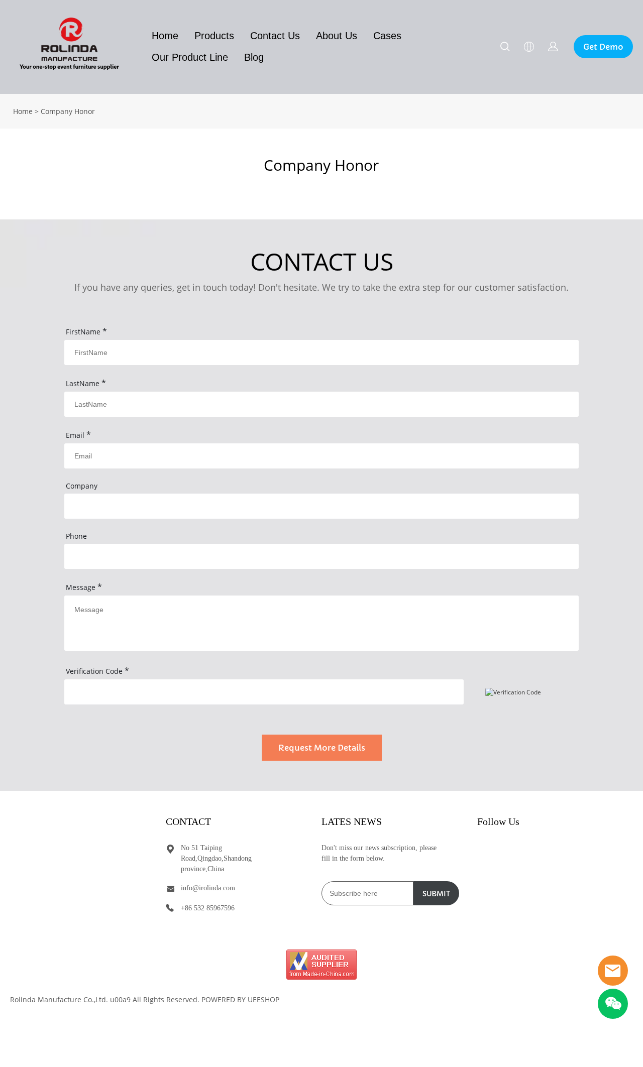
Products (214, 35)
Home (165, 35)
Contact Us (275, 35)
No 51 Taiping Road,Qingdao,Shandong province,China (216, 858)
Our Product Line (190, 57)
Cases (387, 35)
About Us (336, 35)
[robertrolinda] (613, 971)
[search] (505, 48)
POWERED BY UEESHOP (240, 999)
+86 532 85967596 (208, 908)
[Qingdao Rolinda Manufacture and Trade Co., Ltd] (321, 965)
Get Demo (603, 47)
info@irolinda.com (208, 888)
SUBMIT (436, 893)
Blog (254, 57)
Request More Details (321, 748)
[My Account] (553, 46)
